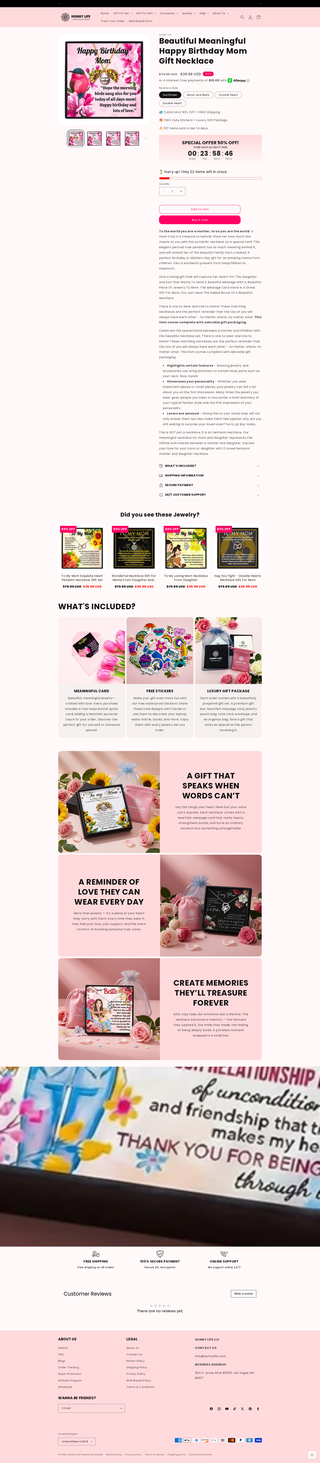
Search (63, 1348)
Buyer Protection (69, 1374)
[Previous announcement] (59, 3)
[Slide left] (62, 138)
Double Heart (172, 103)
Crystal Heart (228, 95)
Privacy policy (133, 1454)
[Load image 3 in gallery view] (113, 138)
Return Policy (135, 1361)
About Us (132, 1348)
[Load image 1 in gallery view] (75, 138)
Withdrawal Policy (138, 1380)
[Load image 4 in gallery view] (132, 138)
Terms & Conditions (140, 1387)
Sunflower (170, 95)
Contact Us (134, 1354)
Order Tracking (68, 1367)
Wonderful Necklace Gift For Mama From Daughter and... (134, 578)
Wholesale (65, 1387)
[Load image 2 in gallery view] (94, 138)
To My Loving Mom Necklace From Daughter (186, 578)
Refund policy (114, 1454)
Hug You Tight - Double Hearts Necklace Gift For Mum (237, 578)
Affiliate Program (70, 1380)
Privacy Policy (135, 1374)
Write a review (243, 1293)
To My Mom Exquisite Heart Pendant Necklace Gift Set (82, 578)
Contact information (200, 1454)
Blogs (61, 1361)
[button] (122, 13)
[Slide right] (146, 138)
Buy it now (200, 220)
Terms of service (154, 1454)
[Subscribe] (120, 1408)
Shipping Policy (136, 1367)
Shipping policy (176, 1454)
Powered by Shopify (91, 1454)
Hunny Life (74, 1454)
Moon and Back (198, 95)
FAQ (61, 1354)
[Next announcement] (260, 3)
